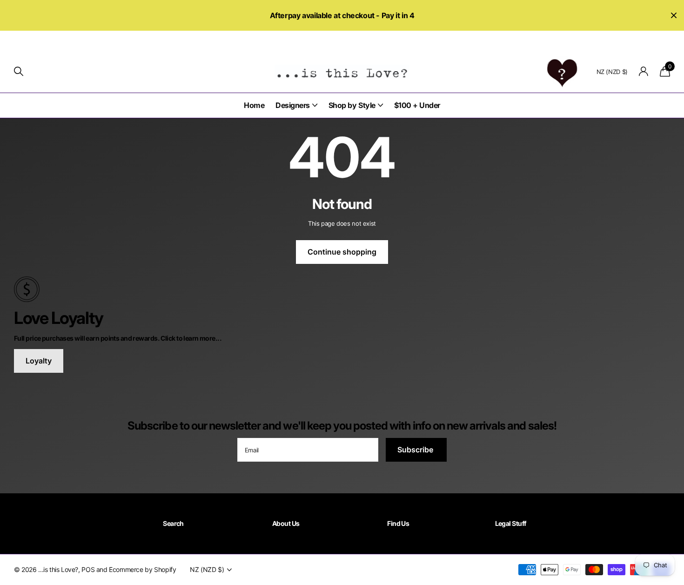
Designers (292, 105)
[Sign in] (644, 71)
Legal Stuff (511, 523)
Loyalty (39, 360)
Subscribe (416, 449)
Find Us (398, 523)
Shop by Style (352, 105)
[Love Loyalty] (342, 288)
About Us (286, 523)
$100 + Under (417, 105)
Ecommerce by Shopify (142, 569)
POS (87, 569)
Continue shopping (342, 251)
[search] (18, 71)
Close (674, 15)
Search (173, 523)
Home (254, 105)
